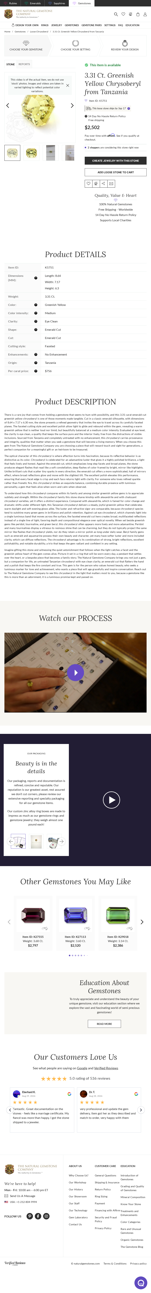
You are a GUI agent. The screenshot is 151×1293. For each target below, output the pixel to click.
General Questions (105, 1175)
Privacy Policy (103, 1228)
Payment (100, 1203)
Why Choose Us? (78, 1175)
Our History (76, 1189)
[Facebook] (38, 1216)
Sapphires (59, 3)
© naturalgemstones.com (85, 1263)
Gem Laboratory (78, 1217)
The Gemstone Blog (132, 1246)
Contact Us (75, 1224)
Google (82, 1068)
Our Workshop (77, 1182)
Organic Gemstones (132, 1239)
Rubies (13, 3)
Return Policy (103, 1189)
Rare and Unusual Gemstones (131, 1230)
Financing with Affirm (107, 1210)
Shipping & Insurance (107, 1182)
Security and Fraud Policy (106, 1219)
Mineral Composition (133, 1197)
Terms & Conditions (115, 1263)
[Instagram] (46, 1216)
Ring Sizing (101, 1196)
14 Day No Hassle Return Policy (107, 116)
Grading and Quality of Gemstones (132, 1188)
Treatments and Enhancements (129, 1212)
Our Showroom (78, 1196)
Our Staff (74, 1203)
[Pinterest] (29, 1216)
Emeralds (35, 3)
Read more (109, 1024)
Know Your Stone (131, 1204)
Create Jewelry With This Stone (115, 160)
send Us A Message (22, 1196)
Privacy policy (138, 1263)
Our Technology (78, 1210)
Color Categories (130, 1221)
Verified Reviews (106, 1068)
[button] (72, 105)
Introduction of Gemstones (129, 1177)
